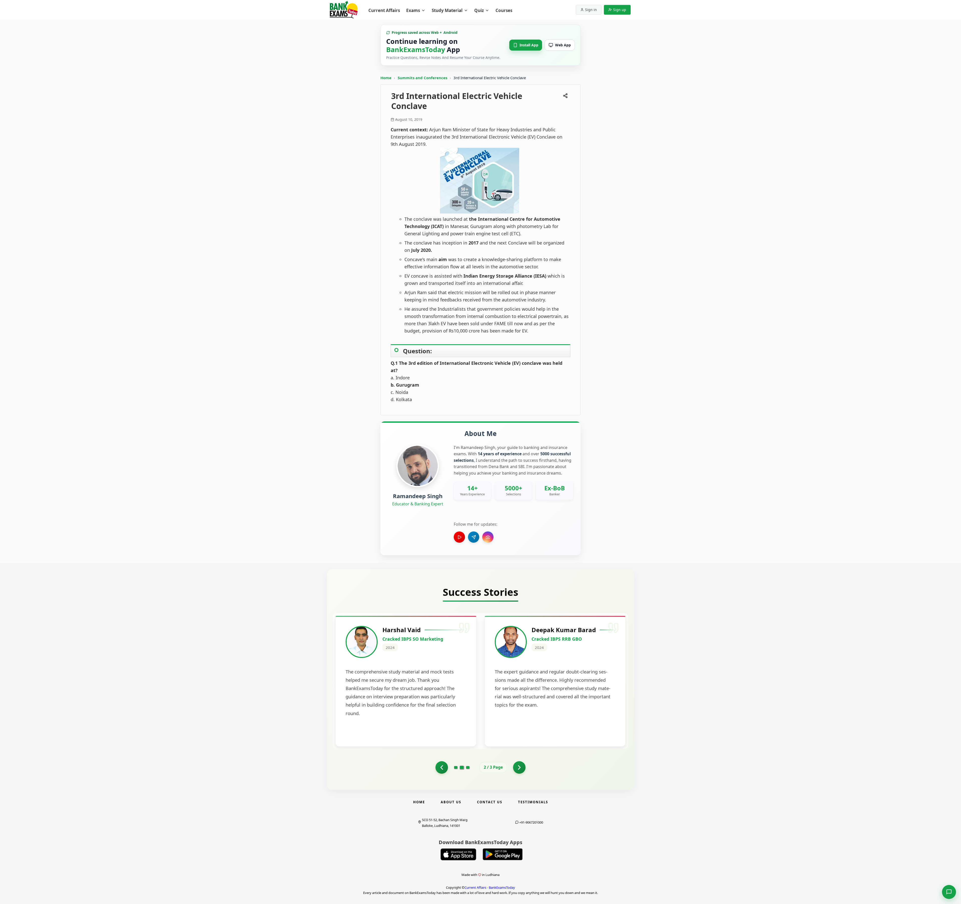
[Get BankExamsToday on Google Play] (503, 854)
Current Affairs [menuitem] (384, 10)
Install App (529, 45)
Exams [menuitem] (413, 10)
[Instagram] (488, 537)
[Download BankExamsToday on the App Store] (458, 854)
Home (385, 77)
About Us (451, 802)
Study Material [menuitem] (447, 10)
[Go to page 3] (467, 767)
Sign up (619, 9)
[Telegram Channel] (473, 537)
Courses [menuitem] (504, 10)
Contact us (489, 802)
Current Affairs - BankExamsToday (489, 887)
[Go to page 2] (462, 767)
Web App (563, 45)
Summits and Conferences (423, 77)
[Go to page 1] (441, 767)
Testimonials (533, 802)
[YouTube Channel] (459, 537)
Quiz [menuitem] (479, 10)
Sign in (591, 9)
